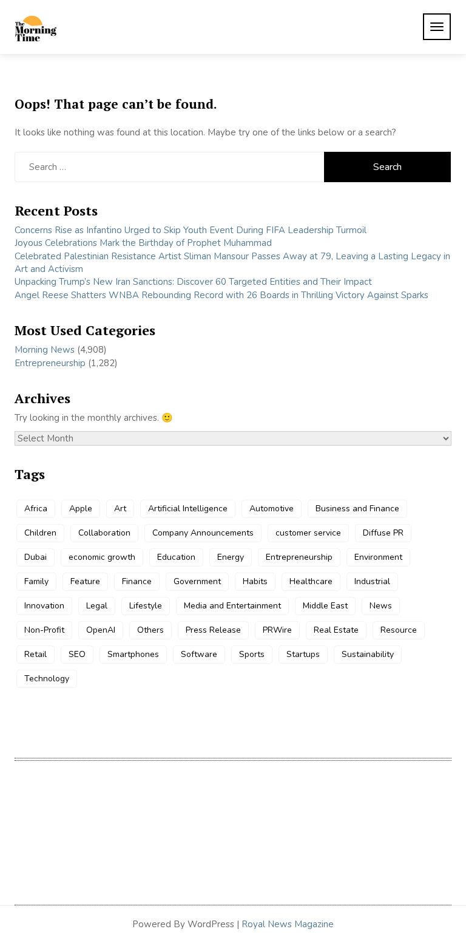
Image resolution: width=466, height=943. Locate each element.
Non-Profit (44, 630)
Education (176, 557)
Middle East (325, 605)
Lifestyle (145, 605)
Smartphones (133, 654)
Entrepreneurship (50, 363)
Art (120, 508)
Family (36, 581)
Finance (137, 581)
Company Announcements (203, 533)
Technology (46, 678)
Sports (252, 654)
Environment (378, 557)
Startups (303, 654)
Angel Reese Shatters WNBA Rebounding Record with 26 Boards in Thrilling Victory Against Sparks (221, 295)
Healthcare (311, 581)
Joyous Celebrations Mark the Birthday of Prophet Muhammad (143, 243)
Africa (35, 508)
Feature (85, 581)
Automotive (271, 508)
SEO (77, 654)
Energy (230, 557)
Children (40, 533)
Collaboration (104, 533)
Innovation (44, 605)
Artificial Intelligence (188, 508)
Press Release (213, 630)
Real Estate (336, 630)
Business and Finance (357, 508)
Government (197, 581)
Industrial (372, 581)
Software (199, 654)
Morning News (45, 350)
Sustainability (368, 654)
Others (150, 630)
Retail (35, 654)
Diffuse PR (383, 533)
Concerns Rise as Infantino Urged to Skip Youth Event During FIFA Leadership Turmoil (190, 230)
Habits (255, 581)
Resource (398, 630)
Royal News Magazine (287, 924)
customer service (308, 533)
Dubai (35, 557)
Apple (80, 508)
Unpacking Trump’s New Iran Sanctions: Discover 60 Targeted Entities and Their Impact (193, 282)
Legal (96, 605)
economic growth (102, 557)
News (381, 605)
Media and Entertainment (232, 605)
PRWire (277, 630)
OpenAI (100, 630)
